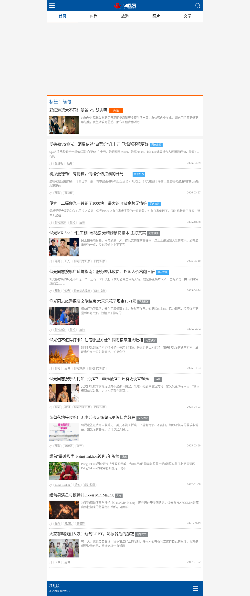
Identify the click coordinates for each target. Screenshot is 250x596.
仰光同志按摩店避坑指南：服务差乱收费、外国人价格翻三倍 (102, 272)
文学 (187, 16)
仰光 (72, 222)
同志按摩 (99, 261)
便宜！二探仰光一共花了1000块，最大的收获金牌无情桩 (98, 203)
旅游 (125, 16)
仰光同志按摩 (82, 261)
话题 (158, 379)
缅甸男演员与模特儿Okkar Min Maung (81, 495)
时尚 (94, 16)
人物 (118, 495)
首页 (62, 16)
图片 (156, 16)
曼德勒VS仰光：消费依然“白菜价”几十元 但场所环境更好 (99, 144)
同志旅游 (156, 144)
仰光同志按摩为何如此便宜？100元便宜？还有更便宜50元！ (101, 379)
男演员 (68, 523)
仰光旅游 (60, 222)
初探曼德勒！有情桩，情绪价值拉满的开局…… (90, 174)
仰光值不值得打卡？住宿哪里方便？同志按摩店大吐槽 (96, 340)
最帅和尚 (89, 484)
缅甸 (70, 163)
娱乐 (124, 456)
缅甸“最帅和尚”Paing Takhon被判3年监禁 (84, 456)
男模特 (81, 523)
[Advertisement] (125, 59)
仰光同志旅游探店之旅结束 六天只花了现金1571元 (92, 301)
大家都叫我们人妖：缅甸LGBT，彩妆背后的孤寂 (91, 534)
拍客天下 (141, 534)
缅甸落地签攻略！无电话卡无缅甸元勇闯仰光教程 (92, 417)
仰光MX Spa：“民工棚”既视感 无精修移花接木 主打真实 (97, 233)
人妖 (57, 562)
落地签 (68, 445)
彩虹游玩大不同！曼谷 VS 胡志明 (78, 110)
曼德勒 (59, 163)
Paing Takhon (63, 484)
